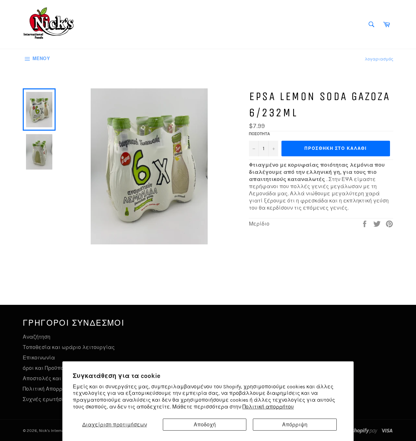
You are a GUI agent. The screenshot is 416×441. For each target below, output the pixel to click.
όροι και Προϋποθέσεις (52, 368)
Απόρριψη (294, 425)
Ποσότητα (259, 134)
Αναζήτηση (36, 337)
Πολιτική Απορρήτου (48, 389)
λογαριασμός (379, 59)
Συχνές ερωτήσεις (46, 399)
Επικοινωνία (39, 358)
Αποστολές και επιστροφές (58, 378)
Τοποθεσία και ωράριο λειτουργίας (69, 347)
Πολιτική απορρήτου (268, 407)
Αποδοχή (205, 425)
